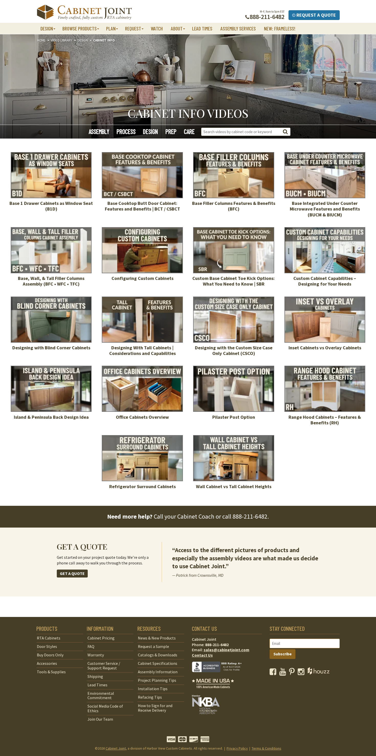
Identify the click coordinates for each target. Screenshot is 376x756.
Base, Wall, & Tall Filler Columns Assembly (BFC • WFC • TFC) (51, 281)
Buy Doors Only (50, 654)
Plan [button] (111, 28)
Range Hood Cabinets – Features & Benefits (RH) (325, 420)
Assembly (99, 131)
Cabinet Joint (116, 748)
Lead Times (202, 28)
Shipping (95, 676)
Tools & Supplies (51, 671)
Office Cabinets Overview (142, 417)
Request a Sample (153, 646)
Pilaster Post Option (233, 417)
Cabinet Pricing (101, 637)
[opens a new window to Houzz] (318, 673)
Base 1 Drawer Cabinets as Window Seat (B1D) (51, 206)
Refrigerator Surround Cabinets (142, 486)
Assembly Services (238, 28)
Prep (170, 131)
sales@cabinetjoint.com (226, 649)
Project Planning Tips (157, 680)
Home (41, 40)
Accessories (47, 663)
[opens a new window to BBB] (220, 675)
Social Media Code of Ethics (105, 708)
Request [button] (133, 28)
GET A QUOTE (72, 573)
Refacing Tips (150, 697)
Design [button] (46, 28)
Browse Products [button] (79, 28)
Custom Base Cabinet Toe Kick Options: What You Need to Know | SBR (233, 281)
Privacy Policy (237, 748)
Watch (157, 28)
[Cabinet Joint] (84, 12)
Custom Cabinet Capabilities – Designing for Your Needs (324, 281)
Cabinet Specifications (157, 663)
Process (126, 131)
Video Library (61, 40)
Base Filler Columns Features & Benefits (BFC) (233, 206)
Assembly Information (158, 671)
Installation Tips (153, 688)
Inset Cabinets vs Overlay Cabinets (325, 348)
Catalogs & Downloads (157, 654)
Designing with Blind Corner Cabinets (51, 348)
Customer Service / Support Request (103, 665)
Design (83, 40)
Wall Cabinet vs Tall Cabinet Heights (233, 486)
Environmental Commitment (100, 695)
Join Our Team (100, 719)
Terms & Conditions (266, 748)
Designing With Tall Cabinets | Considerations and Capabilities (142, 350)
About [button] (177, 28)
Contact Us (202, 655)
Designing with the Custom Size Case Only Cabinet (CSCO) (233, 350)
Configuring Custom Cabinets (142, 278)
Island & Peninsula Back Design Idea (51, 417)
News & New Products (157, 637)
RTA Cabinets (48, 637)
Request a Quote (315, 15)
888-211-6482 (250, 516)
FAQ (90, 646)
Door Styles (47, 646)
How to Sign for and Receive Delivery (155, 708)
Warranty (95, 654)
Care (189, 131)
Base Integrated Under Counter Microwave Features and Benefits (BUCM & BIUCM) (325, 208)
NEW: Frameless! (279, 28)
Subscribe (282, 653)
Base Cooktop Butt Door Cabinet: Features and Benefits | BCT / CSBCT (142, 206)
